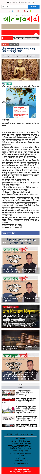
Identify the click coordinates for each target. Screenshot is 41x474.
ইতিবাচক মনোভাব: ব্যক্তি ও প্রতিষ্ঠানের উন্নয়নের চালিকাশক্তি (20, 299)
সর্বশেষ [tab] (20, 384)
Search (33, 7)
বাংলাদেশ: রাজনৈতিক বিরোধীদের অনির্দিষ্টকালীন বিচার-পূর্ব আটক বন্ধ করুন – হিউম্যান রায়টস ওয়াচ (27, 419)
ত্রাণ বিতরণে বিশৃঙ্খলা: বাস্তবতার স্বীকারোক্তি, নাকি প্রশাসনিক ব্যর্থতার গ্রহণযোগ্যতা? (19, 324)
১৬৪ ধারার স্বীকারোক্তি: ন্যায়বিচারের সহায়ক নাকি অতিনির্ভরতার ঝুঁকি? (24, 393)
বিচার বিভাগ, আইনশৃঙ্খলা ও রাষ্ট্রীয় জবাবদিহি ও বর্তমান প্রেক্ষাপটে (19, 347)
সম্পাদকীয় (15, 44)
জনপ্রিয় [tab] (20, 388)
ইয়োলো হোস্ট (27, 472)
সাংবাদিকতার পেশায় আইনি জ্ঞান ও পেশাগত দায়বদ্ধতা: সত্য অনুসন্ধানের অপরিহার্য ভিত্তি (19, 270)
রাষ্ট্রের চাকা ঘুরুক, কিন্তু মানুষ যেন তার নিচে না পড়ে (19, 241)
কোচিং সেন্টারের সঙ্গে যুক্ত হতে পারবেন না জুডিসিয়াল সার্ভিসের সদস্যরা (19, 401)
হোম (5, 44)
